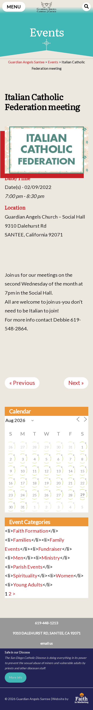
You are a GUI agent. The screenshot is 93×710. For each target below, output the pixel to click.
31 (70, 447)
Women (64, 575)
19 (46, 483)
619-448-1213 (46, 623)
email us (46, 643)
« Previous (22, 382)
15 (82, 471)
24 (23, 495)
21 (70, 483)
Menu (14, 6)
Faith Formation (30, 531)
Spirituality (25, 575)
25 (35, 495)
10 (23, 471)
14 (70, 471)
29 (46, 447)
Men (18, 558)
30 (58, 447)
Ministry (51, 558)
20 (58, 483)
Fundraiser (50, 549)
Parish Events (27, 567)
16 (11, 483)
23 (11, 495)
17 (23, 483)
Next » (76, 382)
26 (11, 447)
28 (35, 447)
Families (22, 540)
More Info (15, 677)
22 (82, 483)
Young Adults (27, 584)
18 (35, 483)
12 (46, 471)
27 (23, 447)
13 (58, 471)
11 (35, 471)
